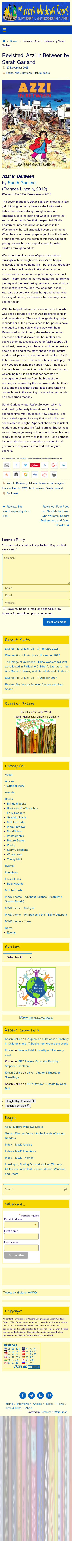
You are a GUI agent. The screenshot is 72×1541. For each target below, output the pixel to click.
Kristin (9, 1050)
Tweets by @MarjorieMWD (20, 1292)
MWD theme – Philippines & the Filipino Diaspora (36, 914)
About (8, 774)
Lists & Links (13, 879)
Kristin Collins (13, 1038)
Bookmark (12, 493)
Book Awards (15, 883)
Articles (9, 781)
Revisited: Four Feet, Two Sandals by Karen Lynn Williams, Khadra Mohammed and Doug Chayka (55, 516)
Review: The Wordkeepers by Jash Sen (16, 511)
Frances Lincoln (11, 488)
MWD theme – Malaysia (20, 908)
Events (9, 865)
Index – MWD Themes (19, 1157)
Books (13, 41)
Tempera (46, 1412)
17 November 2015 (17, 67)
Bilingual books (16, 803)
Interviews (11, 872)
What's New (14, 854)
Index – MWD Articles (18, 1144)
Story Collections (17, 849)
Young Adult (14, 859)
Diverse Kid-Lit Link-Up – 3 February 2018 (31, 648)
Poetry (11, 845)
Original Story (15, 785)
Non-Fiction (14, 831)
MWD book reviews (33, 488)
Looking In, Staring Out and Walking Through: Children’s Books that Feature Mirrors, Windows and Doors (35, 1169)
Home (9, 1403)
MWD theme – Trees (18, 921)
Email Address (20, 1219)
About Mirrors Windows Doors (24, 1126)
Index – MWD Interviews (20, 1151)
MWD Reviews (23, 72)
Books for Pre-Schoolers (22, 808)
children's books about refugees (46, 483)
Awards (9, 792)
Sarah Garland (22, 182)
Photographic (15, 835)
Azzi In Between (16, 483)
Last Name (11, 1242)
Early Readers (16, 812)
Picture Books (41, 72)
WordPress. (61, 1412)
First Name (11, 1231)
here (24, 458)
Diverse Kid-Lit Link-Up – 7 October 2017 (31, 677)
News (8, 927)
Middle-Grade (15, 822)
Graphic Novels (16, 817)
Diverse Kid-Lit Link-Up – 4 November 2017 (32, 655)
